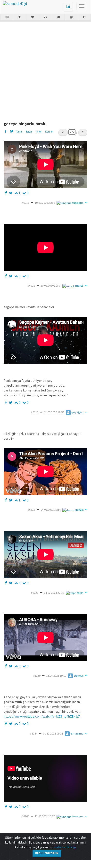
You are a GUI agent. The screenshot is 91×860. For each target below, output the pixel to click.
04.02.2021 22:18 (54, 592)
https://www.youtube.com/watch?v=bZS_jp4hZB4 (40, 716)
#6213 (31, 509)
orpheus (78, 675)
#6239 (37, 675)
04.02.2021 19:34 (51, 509)
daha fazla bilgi (65, 847)
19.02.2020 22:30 (45, 202)
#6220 (34, 592)
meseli (79, 285)
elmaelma (76, 733)
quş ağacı (77, 412)
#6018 (25, 202)
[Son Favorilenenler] (32, 17)
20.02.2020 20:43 (51, 285)
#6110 (34, 412)
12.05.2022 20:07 (45, 816)
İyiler (38, 131)
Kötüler (49, 131)
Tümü (18, 131)
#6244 (33, 733)
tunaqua (77, 202)
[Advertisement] (45, 69)
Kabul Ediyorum (46, 853)
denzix (79, 509)
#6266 (25, 816)
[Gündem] (6, 17)
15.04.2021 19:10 (56, 675)
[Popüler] (19, 17)
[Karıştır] (58, 17)
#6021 (31, 285)
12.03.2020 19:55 (54, 412)
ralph (80, 592)
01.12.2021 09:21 (53, 733)
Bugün (29, 131)
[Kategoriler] (71, 17)
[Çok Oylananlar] (45, 17)
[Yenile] (84, 17)
